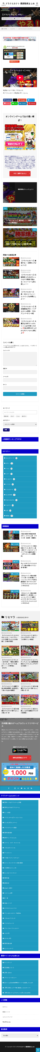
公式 (8, 510)
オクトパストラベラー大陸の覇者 (13, 863)
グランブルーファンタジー (11, 928)
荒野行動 (6, 878)
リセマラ (17, 18)
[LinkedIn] (22, 103)
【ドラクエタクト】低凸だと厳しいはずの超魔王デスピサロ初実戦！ (29, 711)
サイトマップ (8, 962)
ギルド (12, 416)
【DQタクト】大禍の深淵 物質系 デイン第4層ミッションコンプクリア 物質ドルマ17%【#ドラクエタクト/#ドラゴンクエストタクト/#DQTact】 (29, 598)
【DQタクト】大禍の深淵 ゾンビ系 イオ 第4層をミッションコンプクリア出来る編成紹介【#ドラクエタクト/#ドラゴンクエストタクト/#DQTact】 (29, 581)
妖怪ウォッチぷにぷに (10, 837)
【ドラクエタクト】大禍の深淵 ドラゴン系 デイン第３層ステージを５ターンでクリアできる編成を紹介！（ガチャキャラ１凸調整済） (29, 551)
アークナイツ (8, 852)
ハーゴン (9, 484)
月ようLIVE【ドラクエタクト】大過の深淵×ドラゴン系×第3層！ (29, 565)
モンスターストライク (10, 873)
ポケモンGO (7, 938)
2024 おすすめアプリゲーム (12, 807)
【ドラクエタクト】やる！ (25, 28)
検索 (6, 429)
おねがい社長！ (8, 888)
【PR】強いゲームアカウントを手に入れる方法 (17, 992)
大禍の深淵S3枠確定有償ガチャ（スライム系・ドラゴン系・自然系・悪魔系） (29, 536)
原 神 (6, 898)
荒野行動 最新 (8, 832)
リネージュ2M (8, 893)
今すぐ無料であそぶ (20, 173)
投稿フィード (6, 1012)
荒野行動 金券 (8, 943)
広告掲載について (9, 967)
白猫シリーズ (8, 903)
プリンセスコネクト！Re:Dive (12, 913)
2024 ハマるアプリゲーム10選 (12, 802)
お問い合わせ (8, 972)
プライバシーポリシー (10, 977)
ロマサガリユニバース (10, 908)
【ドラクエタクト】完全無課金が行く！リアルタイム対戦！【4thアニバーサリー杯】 (28, 310)
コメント (6, 350)
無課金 (9, 515)
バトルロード (11, 489)
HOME (5, 28)
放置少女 (6, 883)
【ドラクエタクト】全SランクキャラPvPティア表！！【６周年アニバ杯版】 (29, 637)
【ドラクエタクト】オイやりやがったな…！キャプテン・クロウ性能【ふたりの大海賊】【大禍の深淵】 (10, 638)
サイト (5, 384)
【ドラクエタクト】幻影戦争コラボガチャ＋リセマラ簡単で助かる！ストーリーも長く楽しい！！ (28, 279)
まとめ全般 (11, 494)
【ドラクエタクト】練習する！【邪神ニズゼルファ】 (28, 263)
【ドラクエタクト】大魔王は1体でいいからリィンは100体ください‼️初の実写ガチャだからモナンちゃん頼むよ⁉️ (29, 327)
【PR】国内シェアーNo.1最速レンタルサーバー (17, 987)
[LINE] (14, 103)
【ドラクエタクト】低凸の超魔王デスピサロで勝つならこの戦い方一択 (29, 688)
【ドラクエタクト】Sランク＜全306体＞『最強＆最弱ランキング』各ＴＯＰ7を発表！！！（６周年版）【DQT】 (10, 664)
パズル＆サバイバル (9, 847)
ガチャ (9, 463)
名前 (5, 368)
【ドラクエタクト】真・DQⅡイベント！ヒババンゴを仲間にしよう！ (28, 295)
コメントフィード (7, 1017)
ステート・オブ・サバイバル (12, 842)
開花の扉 (6, 416)
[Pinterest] (31, 103)
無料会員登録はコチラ (20, 757)
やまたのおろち (11, 500)
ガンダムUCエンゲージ (10, 822)
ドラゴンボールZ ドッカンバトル (13, 817)
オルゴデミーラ (11, 458)
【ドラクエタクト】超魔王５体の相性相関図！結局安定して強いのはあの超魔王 (10, 688)
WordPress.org (6, 1022)
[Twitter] (15, 100)
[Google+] (22, 100)
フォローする (26, 191)
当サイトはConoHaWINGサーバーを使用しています (18, 982)
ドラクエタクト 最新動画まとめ (20, 4)
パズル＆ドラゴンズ (9, 918)
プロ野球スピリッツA (10, 868)
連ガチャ (24, 416)
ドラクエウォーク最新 (10, 827)
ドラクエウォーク (9, 923)
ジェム (17, 416)
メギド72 (6, 933)
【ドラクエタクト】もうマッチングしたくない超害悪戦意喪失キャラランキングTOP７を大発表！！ (29, 663)
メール (5, 376)
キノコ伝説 (7, 812)
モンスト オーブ (8, 948)
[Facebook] (7, 100)
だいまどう (10, 479)
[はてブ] (31, 100)
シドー (9, 473)
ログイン (5, 1006)
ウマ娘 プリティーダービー (11, 857)
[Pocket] (7, 103)
